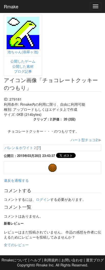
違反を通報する (16, 180)
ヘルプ (35, 259)
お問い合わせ (72, 259)
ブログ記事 (23, 71)
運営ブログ (95, 259)
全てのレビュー (16, 244)
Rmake (11, 6)
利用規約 (51, 259)
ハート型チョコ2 (84, 139)
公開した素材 (23, 66)
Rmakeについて (14, 259)
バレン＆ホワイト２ (21, 147)
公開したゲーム (22, 61)
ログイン (43, 199)
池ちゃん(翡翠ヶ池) (22, 51)
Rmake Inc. (45, 264)
